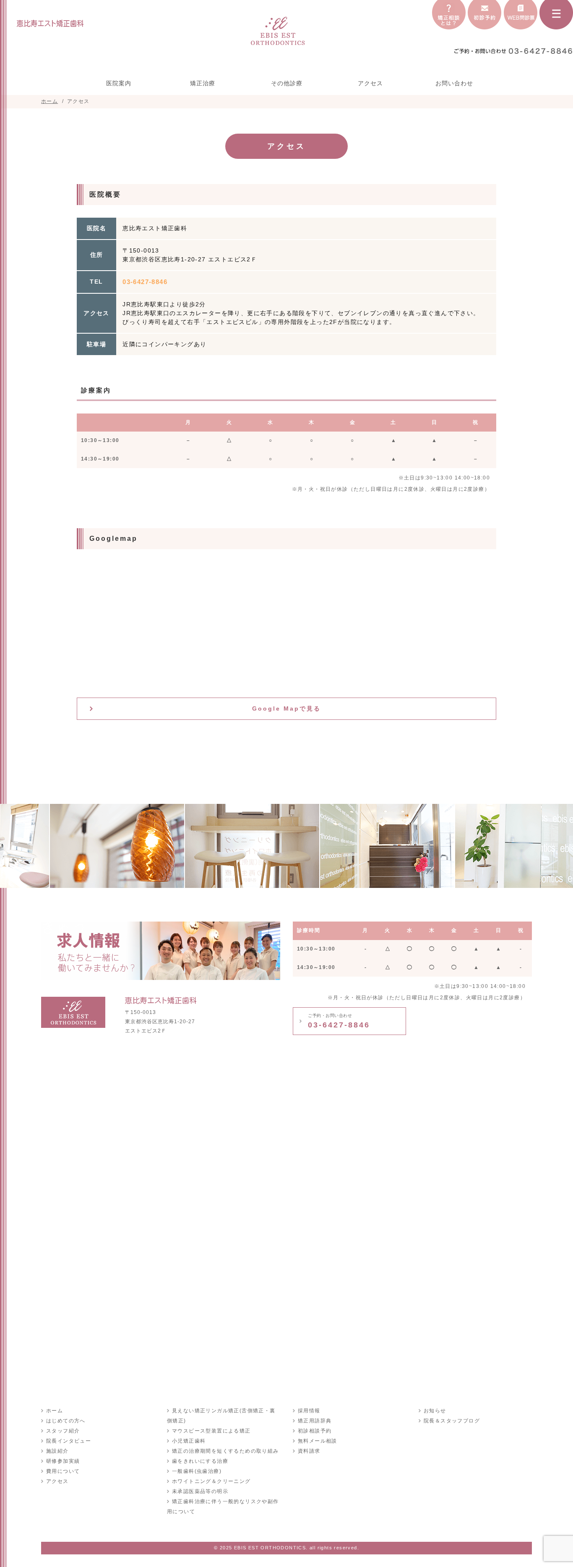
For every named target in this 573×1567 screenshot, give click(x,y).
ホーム (54, 1411)
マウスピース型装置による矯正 (211, 1431)
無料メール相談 (317, 1441)
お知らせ (435, 1411)
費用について (63, 1471)
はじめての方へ (66, 1421)
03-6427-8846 (339, 1021)
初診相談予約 (314, 1431)
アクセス (370, 83)
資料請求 (309, 1451)
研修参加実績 (63, 1461)
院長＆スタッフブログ (452, 1421)
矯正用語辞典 (314, 1421)
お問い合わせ (454, 83)
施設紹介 (57, 1451)
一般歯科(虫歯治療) (196, 1471)
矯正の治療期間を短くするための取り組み (225, 1451)
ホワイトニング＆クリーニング (211, 1481)
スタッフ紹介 (63, 1431)
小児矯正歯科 (189, 1441)
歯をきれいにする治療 (200, 1461)
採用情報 (309, 1411)
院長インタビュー (68, 1441)
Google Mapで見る (286, 708)
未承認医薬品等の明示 (200, 1491)
